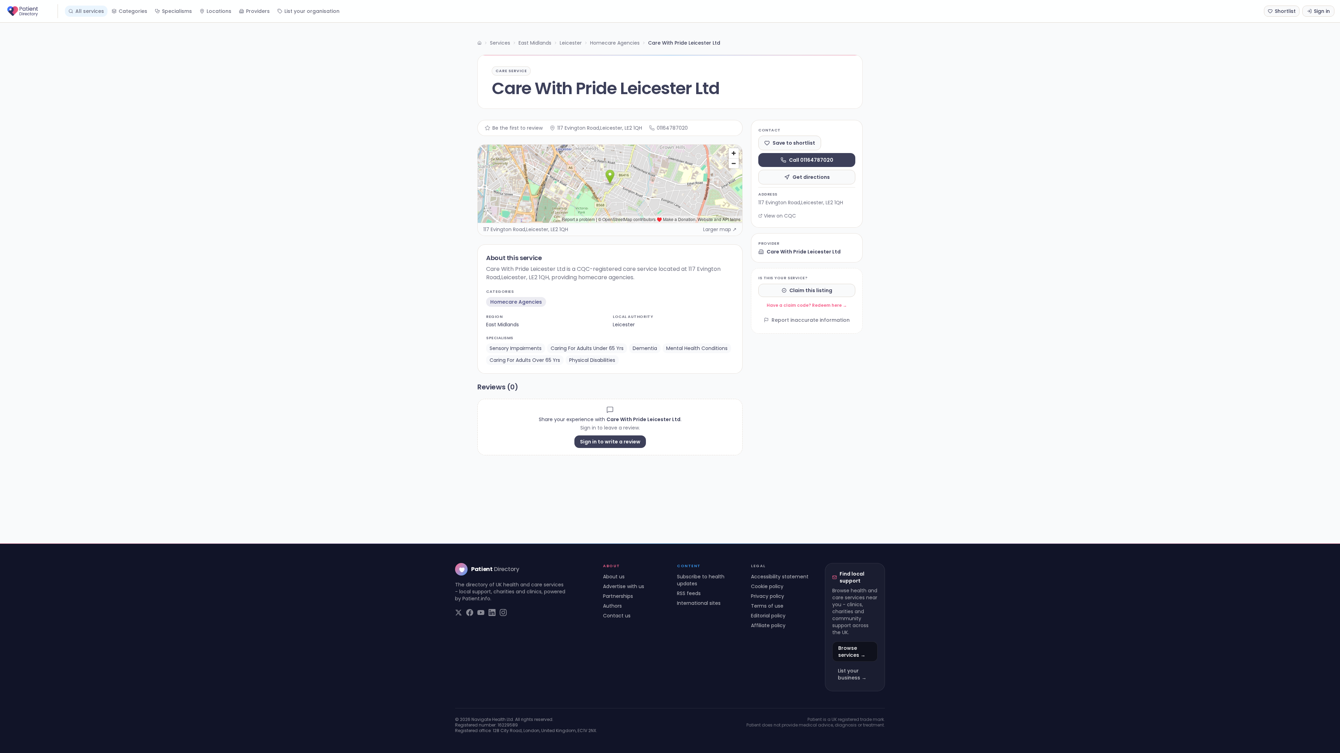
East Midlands (535, 42)
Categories (133, 11)
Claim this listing (810, 290)
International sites (699, 603)
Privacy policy (767, 596)
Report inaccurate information (811, 320)
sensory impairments (516, 348)
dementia (645, 348)
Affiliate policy (768, 625)
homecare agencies (516, 301)
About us (614, 576)
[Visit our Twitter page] (458, 612)
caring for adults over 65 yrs (525, 360)
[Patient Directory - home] (32, 11)
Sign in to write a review (610, 441)
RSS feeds (689, 593)
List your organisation (312, 11)
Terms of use (767, 605)
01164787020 (672, 127)
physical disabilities (592, 360)
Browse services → (851, 652)
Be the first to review (517, 127)
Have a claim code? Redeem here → (807, 305)
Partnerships (618, 596)
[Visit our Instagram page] (503, 612)
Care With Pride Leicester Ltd (804, 251)
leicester (624, 324)
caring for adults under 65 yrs (587, 348)
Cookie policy (767, 586)
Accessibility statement (780, 576)
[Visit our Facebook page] (469, 612)
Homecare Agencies (615, 42)
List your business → (852, 674)
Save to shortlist (794, 142)
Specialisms (177, 11)
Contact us (617, 615)
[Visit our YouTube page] (480, 612)
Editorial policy (768, 615)
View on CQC (780, 215)
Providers (258, 11)
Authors (612, 605)
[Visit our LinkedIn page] (492, 612)
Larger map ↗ (720, 229)
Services (500, 42)
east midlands (502, 324)
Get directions (811, 177)
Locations (219, 11)
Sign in (1322, 11)
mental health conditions (697, 348)
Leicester (571, 42)
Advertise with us (623, 586)
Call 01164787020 (811, 160)
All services (89, 11)
